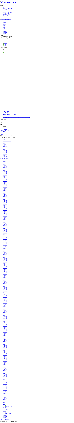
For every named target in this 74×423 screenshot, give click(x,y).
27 (4, 132)
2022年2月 (5, 231)
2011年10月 (5, 381)
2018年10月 (5, 280)
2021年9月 (5, 237)
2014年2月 (5, 347)
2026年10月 (5, 145)
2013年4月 (5, 359)
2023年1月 (5, 218)
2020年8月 (5, 253)
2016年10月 (5, 309)
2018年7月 (5, 283)
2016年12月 (5, 306)
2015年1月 (5, 334)
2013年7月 (5, 356)
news (4, 23)
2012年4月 (5, 374)
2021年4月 (5, 243)
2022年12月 (5, 219)
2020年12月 (5, 248)
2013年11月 (5, 351)
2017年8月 (5, 297)
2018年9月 (5, 281)
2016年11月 (5, 307)
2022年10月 (5, 222)
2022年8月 (5, 224)
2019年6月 (5, 270)
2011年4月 (5, 388)
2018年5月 (5, 286)
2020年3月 (5, 259)
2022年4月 (5, 229)
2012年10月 (5, 367)
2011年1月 (5, 392)
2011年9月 (5, 382)
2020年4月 (5, 258)
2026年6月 (5, 150)
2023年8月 (5, 210)
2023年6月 (5, 212)
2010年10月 (5, 396)
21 (5, 131)
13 (4, 130)
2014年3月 (5, 346)
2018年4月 (5, 287)
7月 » (6, 134)
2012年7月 (5, 370)
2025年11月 (5, 177)
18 (2, 131)
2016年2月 (5, 318)
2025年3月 (5, 187)
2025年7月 (5, 182)
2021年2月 (5, 246)
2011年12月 (5, 379)
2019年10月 (5, 265)
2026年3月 (5, 154)
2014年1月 (5, 349)
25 (2, 132)
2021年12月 (5, 234)
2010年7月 (5, 399)
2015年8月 (5, 326)
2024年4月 (5, 200)
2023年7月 (5, 211)
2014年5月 (5, 344)
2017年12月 (5, 292)
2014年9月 (5, 339)
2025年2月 (5, 188)
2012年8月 (5, 369)
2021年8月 (5, 239)
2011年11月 (5, 380)
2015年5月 (5, 329)
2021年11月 (5, 235)
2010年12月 (5, 393)
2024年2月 (5, 202)
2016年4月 (5, 316)
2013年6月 (5, 357)
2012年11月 (5, 365)
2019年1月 (5, 276)
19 (3, 131)
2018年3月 (5, 288)
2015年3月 (5, 332)
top (3, 21)
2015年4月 (5, 330)
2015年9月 (5, 324)
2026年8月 (5, 166)
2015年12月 (5, 321)
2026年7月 (5, 149)
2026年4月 (5, 152)
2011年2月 (5, 391)
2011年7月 (5, 385)
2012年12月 (5, 364)
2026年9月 (5, 146)
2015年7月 (5, 327)
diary (4, 28)
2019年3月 (5, 274)
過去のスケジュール (4, 158)
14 (5, 130)
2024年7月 (5, 196)
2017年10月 (5, 294)
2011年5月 (5, 387)
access (4, 26)
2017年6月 (5, 299)
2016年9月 (5, 310)
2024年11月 (5, 191)
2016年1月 (5, 320)
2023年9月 (5, 208)
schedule (4, 22)
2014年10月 (5, 338)
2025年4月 (5, 185)
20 (4, 131)
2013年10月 (5, 352)
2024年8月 (5, 195)
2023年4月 (5, 214)
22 (6, 131)
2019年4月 (5, 272)
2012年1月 (5, 378)
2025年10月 (5, 178)
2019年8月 (5, 268)
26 (3, 132)
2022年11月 (5, 220)
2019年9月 (5, 266)
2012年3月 (5, 375)
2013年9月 (5, 353)
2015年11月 (5, 322)
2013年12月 (5, 350)
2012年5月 (5, 373)
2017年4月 (5, 301)
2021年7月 (5, 240)
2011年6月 (5, 386)
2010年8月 (5, 398)
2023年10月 (5, 207)
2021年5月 (5, 242)
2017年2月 (5, 304)
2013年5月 (5, 358)
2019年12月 (5, 263)
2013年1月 (5, 363)
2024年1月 (5, 204)
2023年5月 (5, 213)
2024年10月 (5, 193)
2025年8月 (5, 181)
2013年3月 (5, 361)
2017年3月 (5, 303)
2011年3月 (5, 390)
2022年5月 (5, 228)
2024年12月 (5, 190)
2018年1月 (5, 291)
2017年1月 (5, 305)
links (4, 29)
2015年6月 (5, 328)
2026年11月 (5, 144)
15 (6, 130)
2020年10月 (5, 251)
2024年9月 (5, 194)
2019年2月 (5, 275)
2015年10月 (5, 323)
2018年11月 (5, 278)
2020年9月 (5, 252)
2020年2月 (5, 260)
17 (1, 131)
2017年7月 (5, 298)
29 (6, 132)
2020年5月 (5, 257)
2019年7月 (5, 269)
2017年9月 (5, 295)
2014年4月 (5, 345)
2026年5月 (5, 151)
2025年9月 (5, 179)
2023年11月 (5, 206)
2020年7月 (5, 254)
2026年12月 (5, 143)
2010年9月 (5, 397)
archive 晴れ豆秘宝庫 (7, 141)
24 (1, 132)
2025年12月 (5, 176)
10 (1, 130)
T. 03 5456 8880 (3, 419)
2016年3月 (5, 317)
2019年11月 (5, 264)
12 (3, 130)
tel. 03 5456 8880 (3, 38)
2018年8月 (5, 282)
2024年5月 (5, 199)
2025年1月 (5, 189)
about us (4, 25)
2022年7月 (5, 225)
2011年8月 (5, 384)
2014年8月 (5, 340)
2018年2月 (5, 289)
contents (4, 24)
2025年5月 (5, 184)
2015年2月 (5, 333)
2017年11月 (5, 293)
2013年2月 (5, 362)
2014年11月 (5, 336)
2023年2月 (5, 217)
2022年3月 (5, 230)
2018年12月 (5, 277)
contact (4, 40)
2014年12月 (5, 335)
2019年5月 (5, 271)
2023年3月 (5, 216)
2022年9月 (5, 223)
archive (4, 27)
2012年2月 (5, 376)
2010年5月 (5, 402)
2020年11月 (5, 249)
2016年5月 (5, 315)
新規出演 (4, 41)
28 (5, 132)
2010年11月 (5, 394)
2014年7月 (5, 341)
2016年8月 (5, 311)
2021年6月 (5, 241)
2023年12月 (5, 205)
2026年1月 (5, 156)
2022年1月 (5, 233)
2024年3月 (5, 201)
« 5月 (2, 134)
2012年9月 (5, 368)
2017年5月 (5, 300)
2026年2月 (5, 155)
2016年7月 (5, 312)
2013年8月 (5, 355)
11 (2, 130)
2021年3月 (5, 245)
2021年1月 (5, 247)
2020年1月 (5, 262)
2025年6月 (5, 183)
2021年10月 (5, 236)
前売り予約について (7, 139)
